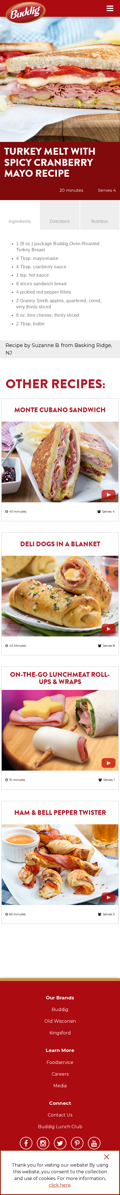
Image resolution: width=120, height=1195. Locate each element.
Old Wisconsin (60, 1021)
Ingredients (20, 221)
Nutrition (99, 221)
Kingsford (60, 1033)
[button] (106, 1158)
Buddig (60, 1009)
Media (60, 1085)
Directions (60, 221)
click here (60, 1185)
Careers (60, 1074)
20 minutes (71, 190)
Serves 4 (107, 190)
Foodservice (60, 1062)
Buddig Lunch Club (60, 1126)
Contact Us (60, 1115)
